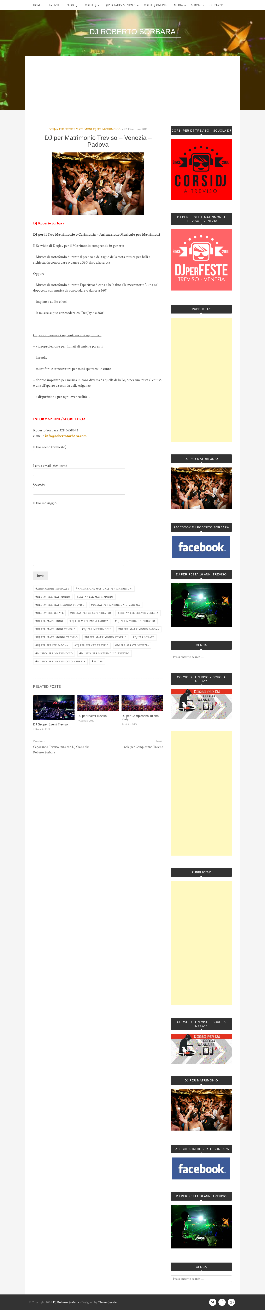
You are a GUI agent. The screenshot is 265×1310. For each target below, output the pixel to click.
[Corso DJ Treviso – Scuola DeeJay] (201, 704)
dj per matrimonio (97, 628)
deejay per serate (49, 612)
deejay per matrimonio (95, 596)
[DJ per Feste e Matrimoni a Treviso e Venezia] (201, 289)
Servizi (196, 5)
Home (37, 5)
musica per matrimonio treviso (104, 653)
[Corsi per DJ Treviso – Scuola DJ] (201, 169)
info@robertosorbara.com (66, 435)
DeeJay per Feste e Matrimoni (70, 129)
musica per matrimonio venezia (60, 661)
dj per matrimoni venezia (55, 628)
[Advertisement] (132, 95)
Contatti (216, 5)
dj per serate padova (51, 645)
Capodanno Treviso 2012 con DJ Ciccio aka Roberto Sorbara (61, 750)
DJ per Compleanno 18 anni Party (140, 717)
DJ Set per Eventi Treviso (50, 724)
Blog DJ (71, 5)
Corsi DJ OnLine (155, 5)
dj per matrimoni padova (89, 620)
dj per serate (143, 636)
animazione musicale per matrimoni (104, 588)
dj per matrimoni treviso (135, 620)
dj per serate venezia (132, 645)
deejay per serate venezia (138, 612)
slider (97, 661)
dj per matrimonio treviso (56, 636)
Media (178, 5)
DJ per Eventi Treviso (92, 716)
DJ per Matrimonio (106, 129)
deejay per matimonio (52, 596)
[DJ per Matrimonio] (201, 508)
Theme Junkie (107, 1302)
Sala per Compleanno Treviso (143, 747)
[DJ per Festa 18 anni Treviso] (201, 626)
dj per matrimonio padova (138, 628)
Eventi (54, 5)
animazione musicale (52, 588)
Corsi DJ (90, 5)
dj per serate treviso (92, 645)
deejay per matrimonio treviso (60, 604)
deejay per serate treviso (90, 612)
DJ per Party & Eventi (120, 5)
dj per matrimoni (49, 620)
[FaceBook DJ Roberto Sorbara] (201, 547)
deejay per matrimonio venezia (115, 604)
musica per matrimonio (54, 653)
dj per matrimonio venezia (105, 636)
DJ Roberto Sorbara (66, 1302)
